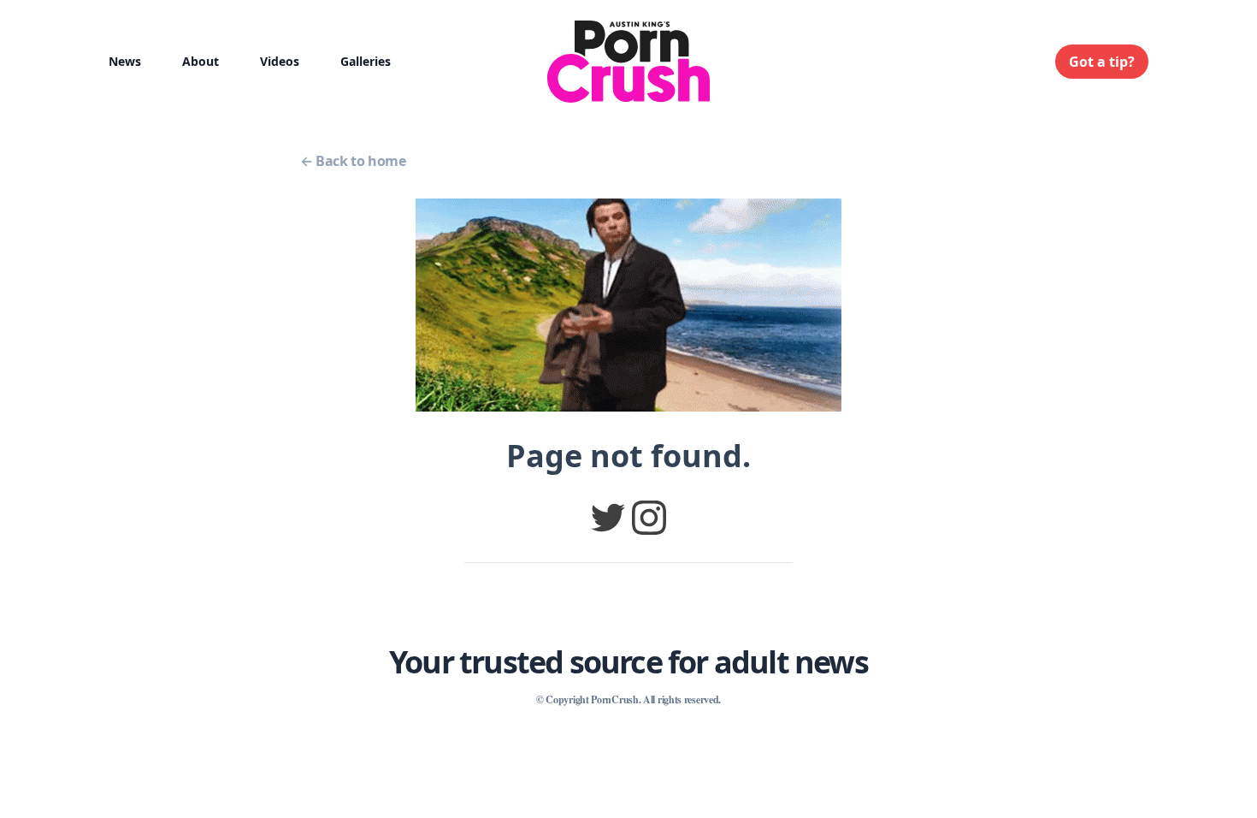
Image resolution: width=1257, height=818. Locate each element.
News (125, 61)
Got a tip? (1102, 61)
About (200, 61)
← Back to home (352, 160)
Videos (279, 61)
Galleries (365, 61)
